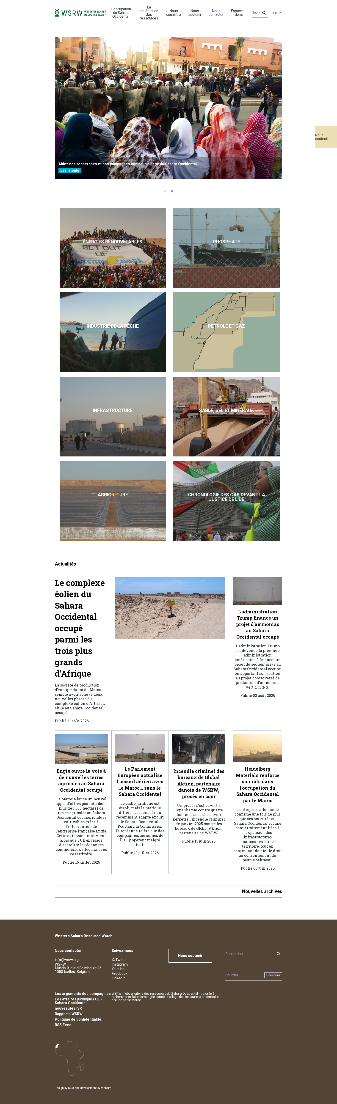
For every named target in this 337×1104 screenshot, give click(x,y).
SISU (71, 1088)
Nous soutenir (321, 137)
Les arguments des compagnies (83, 993)
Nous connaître (173, 13)
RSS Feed (63, 1025)
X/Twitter (119, 960)
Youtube (118, 969)
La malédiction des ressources (149, 12)
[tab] (165, 191)
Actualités (65, 564)
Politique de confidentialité (78, 1019)
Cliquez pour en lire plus (113, 248)
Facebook (119, 973)
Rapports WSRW (69, 1014)
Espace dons (237, 13)
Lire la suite (69, 170)
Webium (106, 1088)
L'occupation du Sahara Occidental (121, 13)
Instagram (120, 964)
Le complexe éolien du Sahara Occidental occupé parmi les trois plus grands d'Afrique (80, 628)
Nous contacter (216, 13)
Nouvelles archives (262, 891)
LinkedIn (118, 978)
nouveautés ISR (68, 1008)
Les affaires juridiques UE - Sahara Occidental (78, 1001)
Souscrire (273, 975)
